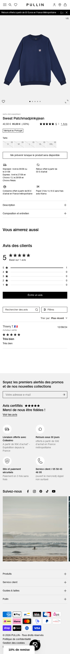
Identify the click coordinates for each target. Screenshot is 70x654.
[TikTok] (47, 491)
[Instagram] (34, 491)
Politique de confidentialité (17, 639)
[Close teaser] (35, 645)
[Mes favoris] (3, 101)
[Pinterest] (41, 491)
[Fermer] (67, 12)
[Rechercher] (10, 5)
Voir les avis (10, 414)
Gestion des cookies (14, 642)
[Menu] (5, 5)
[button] (19, 649)
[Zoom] (67, 101)
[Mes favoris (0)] (16, 5)
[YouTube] (54, 491)
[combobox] (54, 318)
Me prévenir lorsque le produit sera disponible (35, 155)
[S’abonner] (63, 394)
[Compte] (54, 5)
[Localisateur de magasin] (60, 5)
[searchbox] (18, 310)
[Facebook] (28, 491)
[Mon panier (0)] (65, 5)
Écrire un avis (35, 295)
